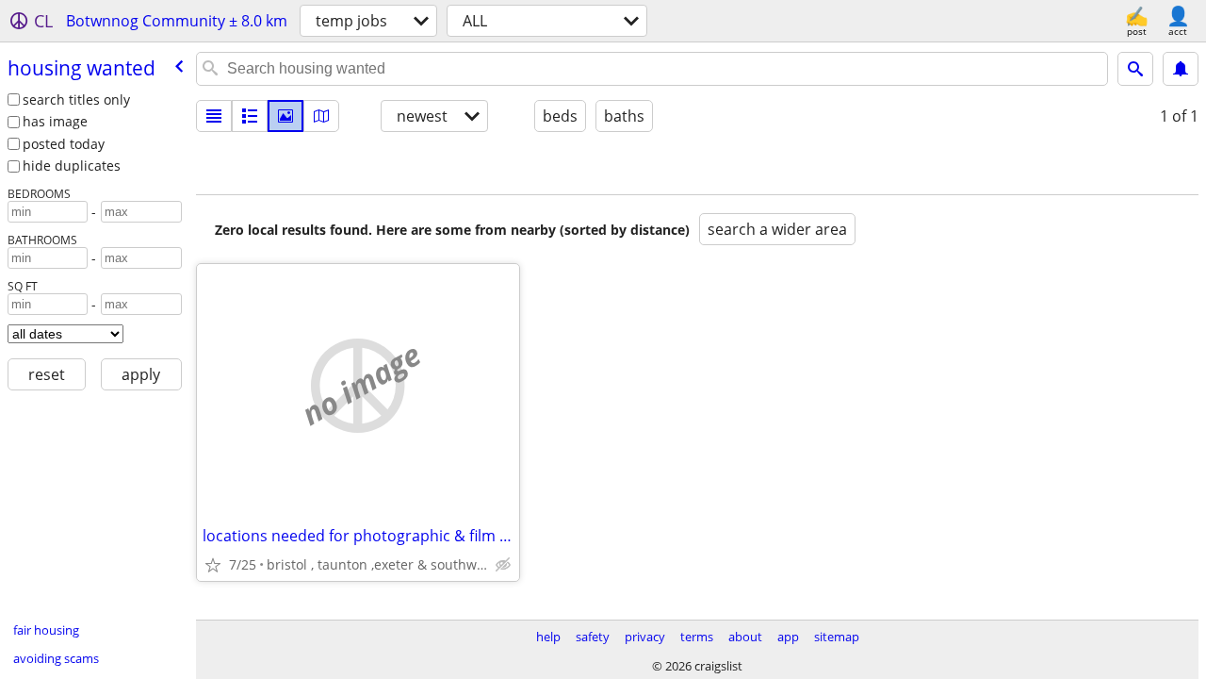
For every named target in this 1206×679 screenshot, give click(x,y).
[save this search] (1180, 69)
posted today (64, 144)
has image (55, 121)
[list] (214, 116)
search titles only (76, 99)
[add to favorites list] (213, 565)
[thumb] (250, 116)
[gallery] (285, 116)
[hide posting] (503, 565)
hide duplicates (72, 165)
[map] (321, 116)
